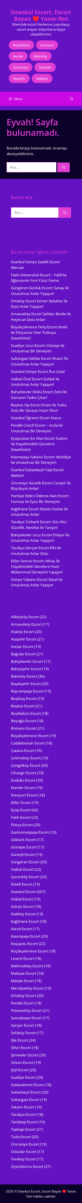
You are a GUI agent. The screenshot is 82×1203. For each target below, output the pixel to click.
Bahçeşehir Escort (26, 668)
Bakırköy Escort (24, 676)
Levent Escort (22, 958)
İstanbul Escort (23, 891)
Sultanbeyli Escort (26, 1092)
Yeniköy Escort (23, 1158)
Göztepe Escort (24, 847)
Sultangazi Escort (25, 1099)
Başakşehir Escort (26, 683)
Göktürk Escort (23, 839)
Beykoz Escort (23, 705)
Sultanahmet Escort (27, 1084)
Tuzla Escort (21, 1136)
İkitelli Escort (21, 884)
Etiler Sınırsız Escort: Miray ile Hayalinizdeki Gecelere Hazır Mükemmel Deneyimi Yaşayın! (37, 566)
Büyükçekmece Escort (30, 735)
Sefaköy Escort (23, 1032)
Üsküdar (45, 67)
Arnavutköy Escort (26, 624)
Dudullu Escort (23, 780)
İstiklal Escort (22, 899)
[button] (72, 99)
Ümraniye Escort (25, 1144)
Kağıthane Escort (25, 921)
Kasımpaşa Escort (25, 936)
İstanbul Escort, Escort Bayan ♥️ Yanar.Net (41, 15)
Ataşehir (19, 78)
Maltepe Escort (23, 973)
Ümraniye (20, 67)
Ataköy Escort (22, 631)
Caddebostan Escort (28, 743)
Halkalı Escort (22, 869)
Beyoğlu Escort (23, 720)
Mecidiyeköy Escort (27, 988)
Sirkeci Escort (22, 1062)
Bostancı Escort (24, 728)
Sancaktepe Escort (26, 1017)
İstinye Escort (22, 906)
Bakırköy (40, 56)
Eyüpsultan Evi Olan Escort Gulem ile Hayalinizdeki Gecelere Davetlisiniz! (39, 444)
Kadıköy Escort (23, 913)
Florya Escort (22, 824)
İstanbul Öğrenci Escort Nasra (36, 417)
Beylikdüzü (21, 45)
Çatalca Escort (23, 750)
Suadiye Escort (23, 1077)
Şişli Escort (20, 1069)
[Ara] (63, 167)
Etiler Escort (21, 802)
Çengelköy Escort (25, 765)
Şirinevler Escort (24, 1055)
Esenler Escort (23, 787)
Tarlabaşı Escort (24, 1121)
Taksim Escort (22, 1107)
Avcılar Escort (22, 646)
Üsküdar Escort (24, 1151)
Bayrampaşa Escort (27, 691)
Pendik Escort (22, 1003)
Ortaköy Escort (23, 995)
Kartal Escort (21, 928)
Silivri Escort (21, 1047)
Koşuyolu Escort (24, 943)
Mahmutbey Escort (27, 965)
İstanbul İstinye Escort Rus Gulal (38, 371)
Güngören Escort (25, 861)
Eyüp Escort (21, 809)
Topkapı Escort (23, 1129)
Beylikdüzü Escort (26, 713)
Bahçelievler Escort (27, 661)
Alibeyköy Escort (25, 616)
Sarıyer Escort (22, 1025)
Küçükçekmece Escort (29, 951)
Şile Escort (19, 1040)
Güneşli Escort (23, 854)
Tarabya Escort (23, 1114)
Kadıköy (42, 78)
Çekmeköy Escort (26, 757)
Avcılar (18, 56)
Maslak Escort (22, 980)
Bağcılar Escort (23, 653)
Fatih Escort (21, 817)
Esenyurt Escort (24, 795)
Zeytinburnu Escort (27, 1166)
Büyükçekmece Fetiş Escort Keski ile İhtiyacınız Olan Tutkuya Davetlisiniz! (39, 332)
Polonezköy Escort (26, 1010)
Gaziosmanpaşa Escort (30, 832)
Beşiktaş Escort (24, 698)
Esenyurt (47, 45)
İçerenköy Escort (25, 876)
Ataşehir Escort (24, 639)
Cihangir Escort (23, 772)
